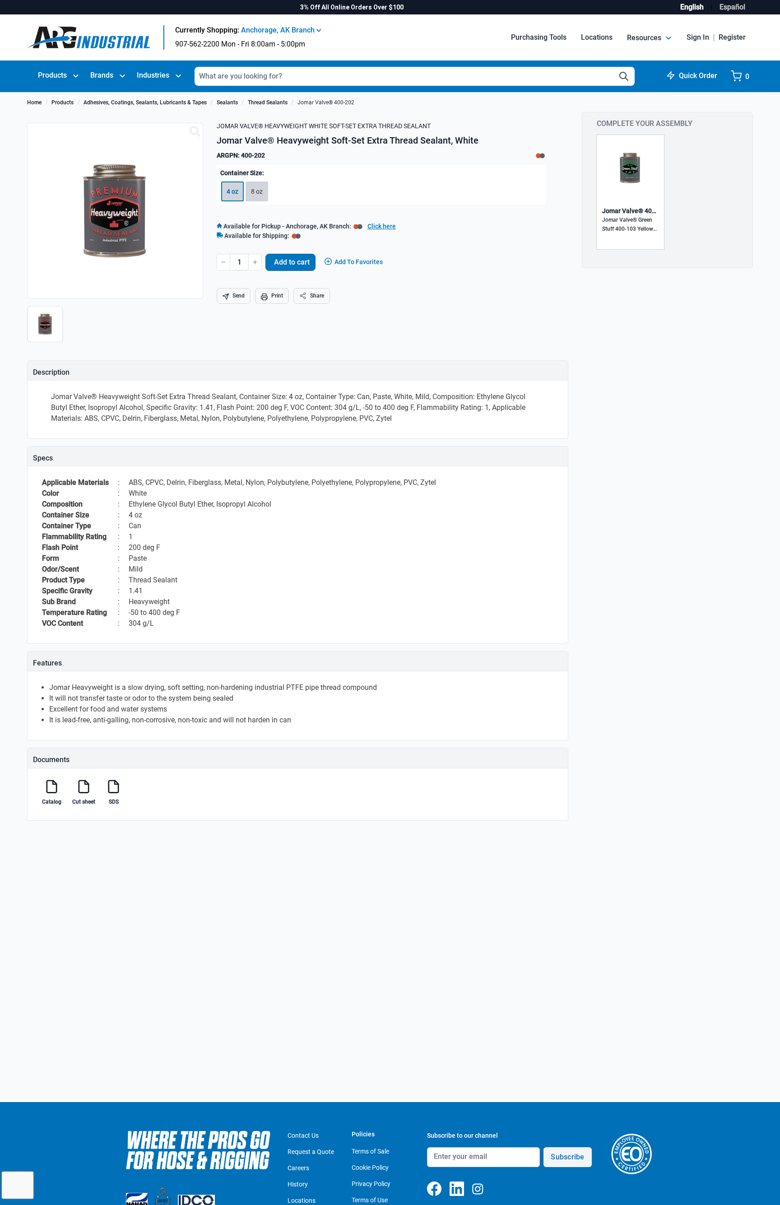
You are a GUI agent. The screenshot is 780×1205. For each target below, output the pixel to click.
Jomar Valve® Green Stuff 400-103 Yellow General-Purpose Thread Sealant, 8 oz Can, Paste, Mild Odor (628, 225)
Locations (597, 37)
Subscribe (567, 1157)
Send (238, 296)
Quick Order (698, 75)
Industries (153, 75)
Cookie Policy (370, 1167)
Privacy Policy (371, 1183)
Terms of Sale (370, 1151)
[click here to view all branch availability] (296, 235)
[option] (46, 328)
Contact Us (303, 1135)
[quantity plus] (255, 262)
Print (277, 296)
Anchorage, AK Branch (278, 30)
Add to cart (292, 262)
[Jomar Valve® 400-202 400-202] (195, 132)
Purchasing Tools (538, 37)
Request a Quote (311, 1151)
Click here (381, 226)
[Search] (624, 76)
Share (317, 296)
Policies (363, 1134)
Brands (101, 75)
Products (52, 75)
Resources (645, 37)
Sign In (698, 37)
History (298, 1184)
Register (732, 37)
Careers (298, 1168)
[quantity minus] (223, 262)
